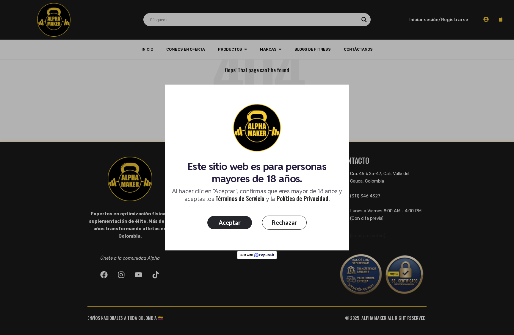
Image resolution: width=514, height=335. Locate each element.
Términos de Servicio (239, 198)
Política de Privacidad (302, 198)
